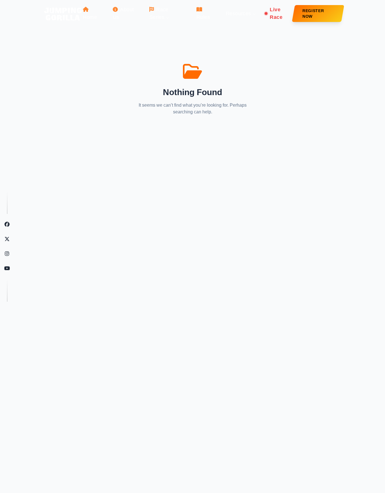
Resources (238, 13)
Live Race (276, 13)
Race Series (159, 13)
